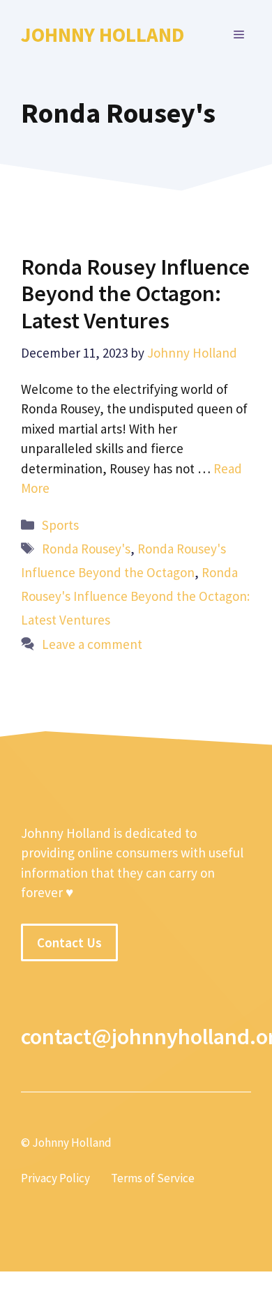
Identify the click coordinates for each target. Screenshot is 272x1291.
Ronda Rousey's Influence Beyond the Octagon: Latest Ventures (135, 596)
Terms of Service (153, 1178)
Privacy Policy (55, 1178)
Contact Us (69, 942)
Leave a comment (92, 644)
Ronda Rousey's (86, 548)
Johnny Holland (102, 34)
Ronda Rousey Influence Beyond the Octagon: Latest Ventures (135, 294)
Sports (60, 525)
